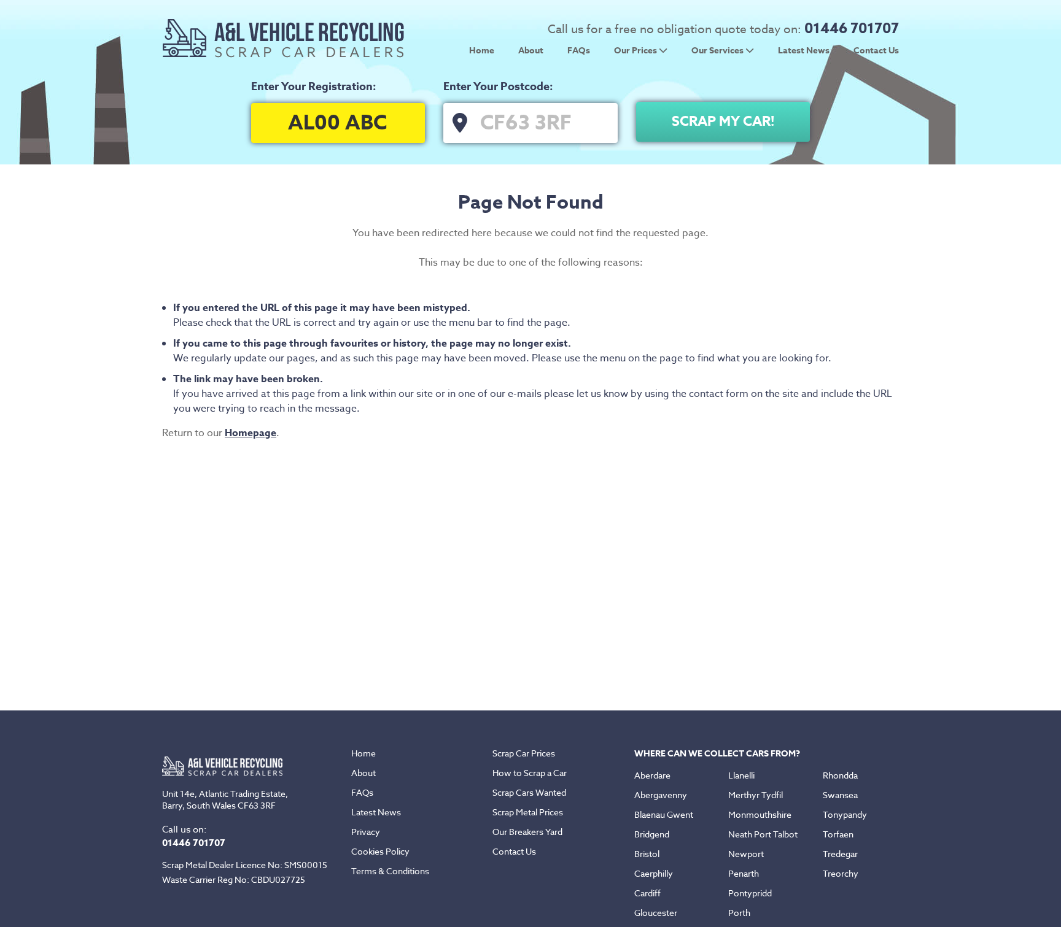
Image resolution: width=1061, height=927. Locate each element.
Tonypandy (845, 814)
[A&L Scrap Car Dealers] (283, 54)
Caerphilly (653, 873)
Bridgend (651, 834)
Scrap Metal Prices (527, 812)
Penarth (743, 873)
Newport (746, 854)
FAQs (578, 50)
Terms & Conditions (390, 871)
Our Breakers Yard (527, 831)
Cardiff (647, 893)
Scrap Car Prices (523, 753)
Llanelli (741, 775)
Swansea (840, 795)
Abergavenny (660, 795)
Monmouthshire (759, 814)
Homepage (250, 433)
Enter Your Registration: (313, 86)
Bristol (646, 854)
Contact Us (876, 50)
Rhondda (840, 775)
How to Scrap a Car (529, 773)
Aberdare (652, 775)
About (530, 50)
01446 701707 (851, 28)
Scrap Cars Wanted (529, 792)
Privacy (365, 831)
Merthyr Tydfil (755, 795)
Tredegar (840, 854)
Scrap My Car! (723, 121)
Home (481, 50)
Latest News (804, 50)
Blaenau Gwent (663, 814)
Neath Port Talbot (763, 834)
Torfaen (838, 834)
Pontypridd (750, 893)
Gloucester (655, 912)
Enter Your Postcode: (498, 86)
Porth (739, 912)
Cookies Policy (380, 851)
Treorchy (840, 873)
